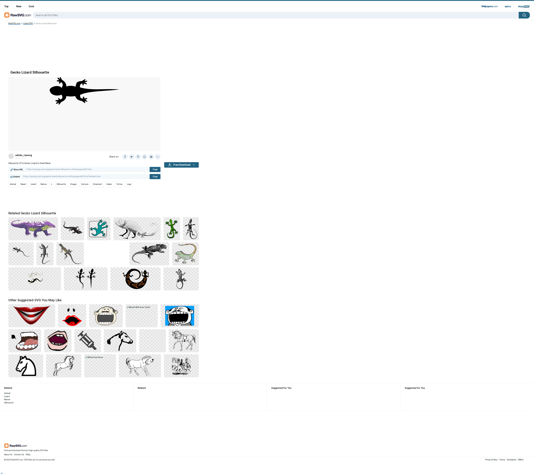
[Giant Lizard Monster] (33, 229)
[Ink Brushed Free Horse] (120, 341)
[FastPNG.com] (524, 6)
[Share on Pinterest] (138, 157)
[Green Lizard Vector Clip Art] (172, 229)
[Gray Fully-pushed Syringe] (88, 341)
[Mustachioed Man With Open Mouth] (105, 315)
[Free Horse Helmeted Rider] (152, 341)
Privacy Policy (491, 460)
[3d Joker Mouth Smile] (32, 315)
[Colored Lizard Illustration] (185, 254)
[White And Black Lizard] (35, 279)
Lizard (33, 184)
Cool (31, 6)
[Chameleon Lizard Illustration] (137, 229)
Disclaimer (511, 460)
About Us (8, 454)
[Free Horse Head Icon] (26, 366)
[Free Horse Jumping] (63, 366)
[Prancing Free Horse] (140, 366)
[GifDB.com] (508, 6)
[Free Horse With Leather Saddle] (183, 341)
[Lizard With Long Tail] (21, 254)
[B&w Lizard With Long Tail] (45, 254)
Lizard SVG (28, 23)
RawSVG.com (14, 23)
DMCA (520, 460)
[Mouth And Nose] (72, 315)
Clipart (23, 184)
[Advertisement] (103, 45)
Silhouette (61, 184)
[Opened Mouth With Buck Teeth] (57, 341)
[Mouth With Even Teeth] (141, 307)
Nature (44, 184)
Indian (109, 184)
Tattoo (119, 184)
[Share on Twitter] (131, 157)
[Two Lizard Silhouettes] (85, 279)
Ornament (97, 184)
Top (6, 6)
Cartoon (84, 184)
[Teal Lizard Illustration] (98, 229)
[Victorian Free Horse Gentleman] (181, 366)
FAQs (28, 454)
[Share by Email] (151, 157)
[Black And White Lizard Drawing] (190, 229)
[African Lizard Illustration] (135, 279)
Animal (13, 184)
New (18, 6)
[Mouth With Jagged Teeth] (25, 341)
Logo (129, 184)
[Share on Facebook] (125, 157)
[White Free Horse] (100, 357)
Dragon (73, 184)
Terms (502, 460)
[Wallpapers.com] (489, 6)
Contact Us (19, 454)
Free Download (181, 164)
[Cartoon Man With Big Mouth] (179, 315)
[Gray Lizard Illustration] (70, 254)
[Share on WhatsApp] (144, 157)
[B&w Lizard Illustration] (149, 254)
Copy (155, 169)
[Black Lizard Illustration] (72, 229)
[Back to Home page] (17, 15)
